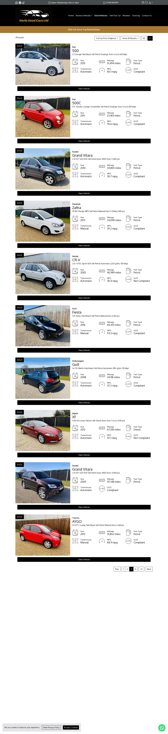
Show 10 (129, 38)
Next (149, 569)
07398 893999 (112, 2)
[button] (150, 2)
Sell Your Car (115, 15)
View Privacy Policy (51, 727)
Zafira (76, 207)
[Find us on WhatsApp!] (17, 2)
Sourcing (136, 15)
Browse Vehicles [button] (83, 15)
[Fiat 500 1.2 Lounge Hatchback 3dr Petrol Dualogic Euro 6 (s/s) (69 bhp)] (42, 64)
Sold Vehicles (100, 15)
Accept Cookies (71, 727)
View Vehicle (84, 88)
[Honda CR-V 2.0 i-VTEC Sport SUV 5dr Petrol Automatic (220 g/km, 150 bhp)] (42, 273)
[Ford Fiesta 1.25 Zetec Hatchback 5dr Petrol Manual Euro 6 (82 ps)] (42, 325)
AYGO (77, 521)
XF (74, 417)
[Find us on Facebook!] (20, 2)
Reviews (126, 15)
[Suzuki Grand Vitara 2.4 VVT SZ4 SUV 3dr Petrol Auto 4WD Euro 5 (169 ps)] (42, 168)
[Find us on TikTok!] (24, 2)
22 (141, 569)
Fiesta (76, 312)
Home (71, 15)
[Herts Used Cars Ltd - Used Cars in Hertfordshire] (33, 15)
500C (76, 103)
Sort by (106, 38)
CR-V (76, 260)
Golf (75, 364)
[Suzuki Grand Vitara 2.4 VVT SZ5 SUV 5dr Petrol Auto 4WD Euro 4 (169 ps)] (42, 482)
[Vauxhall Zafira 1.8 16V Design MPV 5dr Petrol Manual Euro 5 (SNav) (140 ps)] (42, 221)
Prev (117, 569)
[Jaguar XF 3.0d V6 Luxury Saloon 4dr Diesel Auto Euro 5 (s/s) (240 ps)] (42, 430)
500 (75, 50)
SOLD (19, 46)
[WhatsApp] (162, 728)
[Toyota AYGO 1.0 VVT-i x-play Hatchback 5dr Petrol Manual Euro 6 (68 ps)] (42, 535)
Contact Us (147, 15)
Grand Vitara (82, 155)
